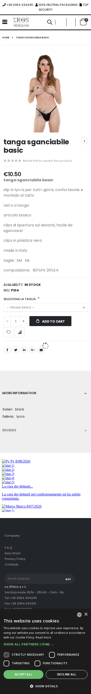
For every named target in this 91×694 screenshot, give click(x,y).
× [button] (86, 614)
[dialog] (45, 651)
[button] (46, 644)
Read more (43, 637)
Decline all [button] (66, 674)
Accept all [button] (23, 674)
